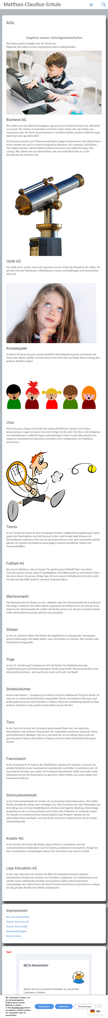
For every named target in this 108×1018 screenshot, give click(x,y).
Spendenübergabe (16, 931)
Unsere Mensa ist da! (17, 921)
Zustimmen (44, 1006)
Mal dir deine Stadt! (16, 926)
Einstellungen (18, 1008)
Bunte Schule (13, 936)
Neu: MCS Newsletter (17, 917)
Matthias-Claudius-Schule (32, 4)
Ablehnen (63, 1006)
